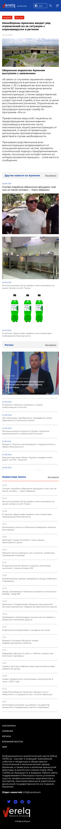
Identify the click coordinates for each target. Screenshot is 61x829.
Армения (7, 731)
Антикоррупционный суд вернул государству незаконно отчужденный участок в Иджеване (26, 706)
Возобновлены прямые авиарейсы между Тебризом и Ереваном (29, 579)
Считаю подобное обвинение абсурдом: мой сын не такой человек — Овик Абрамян (29, 489)
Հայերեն (7, 17)
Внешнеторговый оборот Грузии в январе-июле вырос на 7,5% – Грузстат (27, 458)
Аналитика (9, 725)
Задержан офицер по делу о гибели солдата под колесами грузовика (27, 654)
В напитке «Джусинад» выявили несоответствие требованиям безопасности (27, 515)
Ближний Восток (12, 741)
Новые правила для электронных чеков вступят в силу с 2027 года (27, 680)
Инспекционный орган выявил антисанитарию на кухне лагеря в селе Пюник (28, 502)
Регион (6, 736)
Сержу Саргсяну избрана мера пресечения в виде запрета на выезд (28, 667)
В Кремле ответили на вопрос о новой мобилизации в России (22, 406)
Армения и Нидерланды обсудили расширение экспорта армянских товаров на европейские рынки (29, 605)
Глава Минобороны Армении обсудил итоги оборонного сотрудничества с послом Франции (27, 693)
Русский (19, 17)
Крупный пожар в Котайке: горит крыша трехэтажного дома (23, 541)
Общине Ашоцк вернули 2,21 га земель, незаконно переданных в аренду (28, 554)
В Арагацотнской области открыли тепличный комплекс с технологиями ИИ (26, 567)
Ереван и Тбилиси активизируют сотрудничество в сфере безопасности (28, 445)
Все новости (53, 477)
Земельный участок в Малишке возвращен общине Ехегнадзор (29, 528)
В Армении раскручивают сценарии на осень (26, 630)
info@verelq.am (22, 821)
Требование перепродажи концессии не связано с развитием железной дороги (28, 618)
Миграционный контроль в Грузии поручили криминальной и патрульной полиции (25, 432)
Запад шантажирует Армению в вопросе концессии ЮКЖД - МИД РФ (29, 592)
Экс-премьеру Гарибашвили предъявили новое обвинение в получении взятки (27, 419)
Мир (4, 747)
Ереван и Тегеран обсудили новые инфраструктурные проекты (20, 641)
